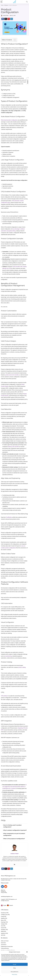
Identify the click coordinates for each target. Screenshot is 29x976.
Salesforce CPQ (4, 933)
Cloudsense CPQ (4, 912)
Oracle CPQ (3, 927)
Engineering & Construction (7, 946)
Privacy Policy (14, 974)
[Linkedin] (14, 864)
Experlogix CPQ (4, 922)
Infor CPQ (3, 925)
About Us (3, 890)
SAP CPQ (3, 935)
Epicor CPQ (3, 920)
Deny (14, 968)
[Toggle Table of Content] (14, 40)
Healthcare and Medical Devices (8, 950)
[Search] (27, 2)
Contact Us (3, 891)
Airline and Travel (4, 940)
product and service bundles (12, 374)
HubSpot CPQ (4, 923)
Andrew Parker (5, 15)
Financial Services (5, 948)
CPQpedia (6, 5)
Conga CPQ (3, 916)
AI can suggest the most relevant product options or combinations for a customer (14, 786)
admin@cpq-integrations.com (6, 896)
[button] (27, 952)
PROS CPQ (3, 931)
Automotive (3, 942)
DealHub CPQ (4, 918)
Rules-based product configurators (9, 120)
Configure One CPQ (5, 914)
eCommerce (3, 944)
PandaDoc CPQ (4, 929)
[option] (10, 905)
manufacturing (8, 656)
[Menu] (1, 2)
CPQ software (4, 695)
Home (2, 5)
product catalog (22, 667)
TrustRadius (9, 517)
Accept (14, 964)
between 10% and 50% (13, 446)
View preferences (14, 971)
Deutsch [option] (11, 905)
